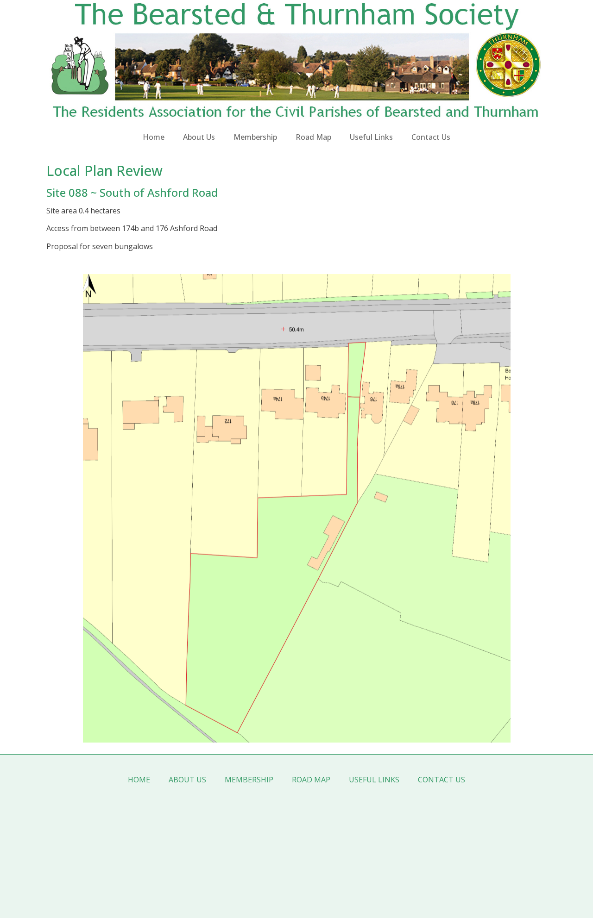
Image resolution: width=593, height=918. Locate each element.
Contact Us (430, 137)
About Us (199, 137)
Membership (255, 137)
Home (153, 137)
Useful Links (371, 137)
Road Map (313, 137)
